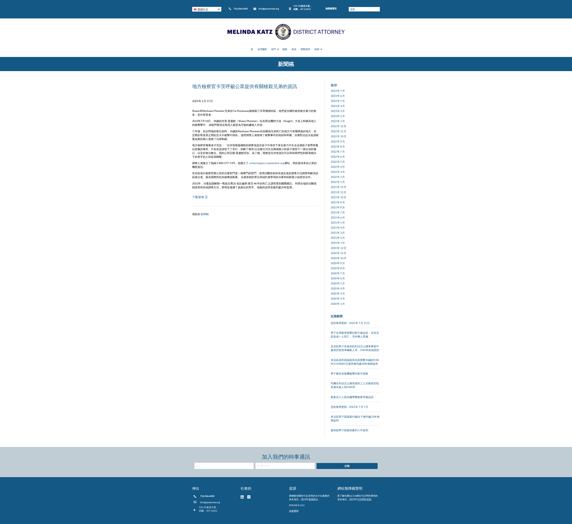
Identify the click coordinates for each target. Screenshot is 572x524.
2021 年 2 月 (338, 237)
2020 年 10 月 (338, 258)
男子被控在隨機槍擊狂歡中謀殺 (349, 373)
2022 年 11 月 (338, 131)
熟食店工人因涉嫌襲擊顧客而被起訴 (352, 397)
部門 (273, 49)
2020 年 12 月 (338, 248)
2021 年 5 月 (338, 222)
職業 (284, 49)
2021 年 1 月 (338, 242)
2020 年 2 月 (338, 298)
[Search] (377, 9)
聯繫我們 (305, 49)
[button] (206, 9)
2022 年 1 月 (338, 182)
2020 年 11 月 (338, 253)
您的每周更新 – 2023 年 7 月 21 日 (350, 323)
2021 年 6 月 (338, 217)
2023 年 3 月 (338, 111)
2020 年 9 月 (338, 263)
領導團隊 (262, 49)
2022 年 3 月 (338, 171)
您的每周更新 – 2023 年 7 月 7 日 (349, 406)
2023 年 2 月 (338, 116)
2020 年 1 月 (338, 303)
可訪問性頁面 (364, 499)
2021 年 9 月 (338, 202)
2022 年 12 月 (338, 126)
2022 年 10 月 (338, 136)
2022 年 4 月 (338, 166)
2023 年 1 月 (338, 121)
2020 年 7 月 (338, 273)
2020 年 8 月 (338, 268)
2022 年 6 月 (338, 156)
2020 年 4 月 (338, 288)
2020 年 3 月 (338, 293)
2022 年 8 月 (338, 146)
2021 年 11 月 (338, 192)
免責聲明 (294, 510)
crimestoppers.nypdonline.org (266, 163)
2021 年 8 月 (338, 207)
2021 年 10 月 (338, 197)
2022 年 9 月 (338, 141)
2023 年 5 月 (338, 100)
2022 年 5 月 (338, 161)
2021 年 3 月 (338, 232)
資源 (294, 49)
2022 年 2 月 (338, 176)
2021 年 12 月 (338, 187)
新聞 (316, 49)
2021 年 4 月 (338, 227)
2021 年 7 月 (338, 212)
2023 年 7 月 (338, 90)
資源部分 (313, 499)
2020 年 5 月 (338, 283)
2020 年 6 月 (338, 278)
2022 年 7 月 (338, 151)
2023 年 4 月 (338, 106)
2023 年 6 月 (338, 95)
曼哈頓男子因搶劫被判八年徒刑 (349, 430)
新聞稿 (205, 214)
